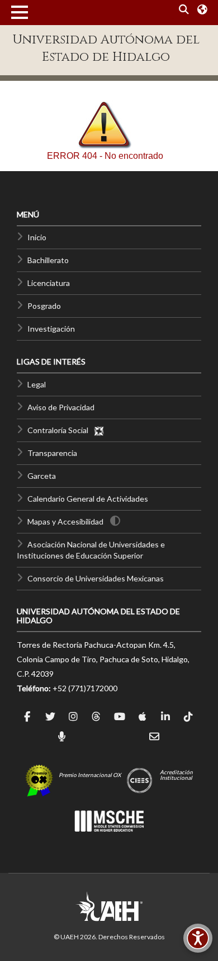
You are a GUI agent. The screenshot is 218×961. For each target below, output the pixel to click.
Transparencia (52, 453)
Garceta (41, 475)
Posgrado (44, 305)
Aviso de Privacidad (60, 407)
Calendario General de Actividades (87, 498)
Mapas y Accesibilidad (65, 521)
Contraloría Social (60, 430)
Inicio (36, 237)
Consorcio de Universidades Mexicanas (95, 578)
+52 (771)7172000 (85, 688)
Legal (36, 384)
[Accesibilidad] (197, 938)
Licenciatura (48, 283)
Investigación (51, 328)
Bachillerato (48, 260)
